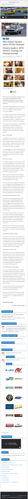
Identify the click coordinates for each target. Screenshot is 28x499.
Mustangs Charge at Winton (7, 469)
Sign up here (4, 345)
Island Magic (4, 475)
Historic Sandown (5, 477)
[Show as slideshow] (8, 88)
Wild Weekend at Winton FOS (7, 462)
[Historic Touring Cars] (3, 17)
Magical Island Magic (8, 302)
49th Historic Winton (9, 4)
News (7, 38)
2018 (4, 38)
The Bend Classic (5, 480)
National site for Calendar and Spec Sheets (14, 338)
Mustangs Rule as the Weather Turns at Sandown (11, 465)
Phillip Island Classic (5, 471)
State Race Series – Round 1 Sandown (9, 473)
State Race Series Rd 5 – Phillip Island (9, 482)
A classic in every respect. (18, 305)
